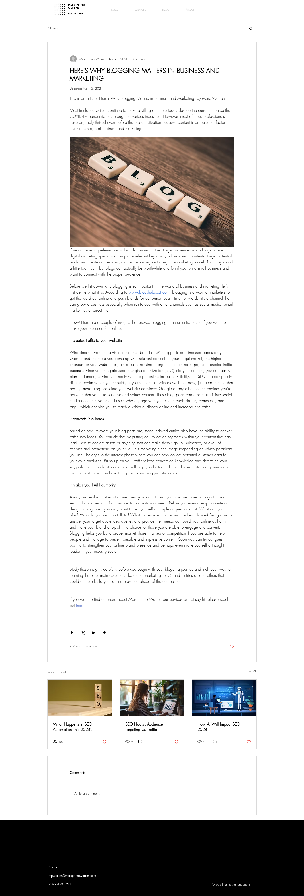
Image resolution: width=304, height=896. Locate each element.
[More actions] (231, 59)
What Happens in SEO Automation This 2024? (72, 726)
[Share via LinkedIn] (93, 632)
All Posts (52, 28)
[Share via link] (104, 632)
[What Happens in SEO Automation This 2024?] (80, 698)
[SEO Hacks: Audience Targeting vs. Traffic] (152, 698)
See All (252, 671)
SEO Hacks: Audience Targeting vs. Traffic (144, 726)
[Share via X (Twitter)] (83, 632)
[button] (251, 28)
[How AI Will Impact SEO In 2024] (224, 698)
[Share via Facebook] (72, 632)
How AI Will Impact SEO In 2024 (220, 726)
